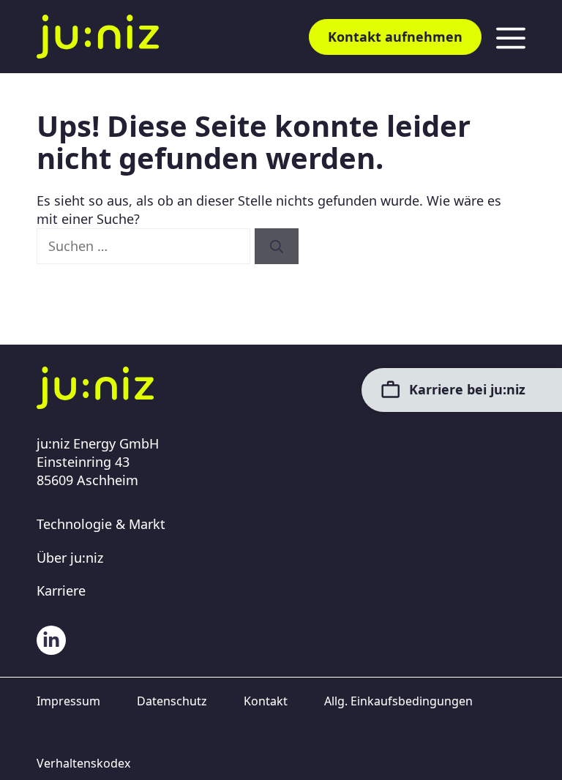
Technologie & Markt (101, 524)
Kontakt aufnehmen (395, 36)
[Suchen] (277, 246)
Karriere (61, 590)
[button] (32, 748)
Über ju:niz (70, 557)
